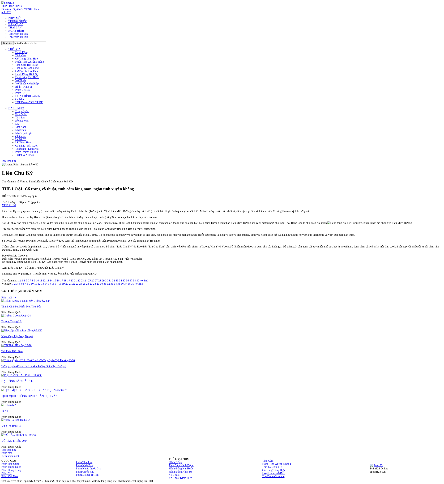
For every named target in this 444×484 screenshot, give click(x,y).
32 (113, 280)
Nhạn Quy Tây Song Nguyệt (17, 336)
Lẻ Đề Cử (20, 139)
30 (106, 280)
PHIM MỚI (14, 18)
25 (89, 280)
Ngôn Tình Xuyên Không (29, 61)
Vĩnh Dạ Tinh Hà (11, 425)
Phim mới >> (8, 297)
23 (82, 280)
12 (44, 280)
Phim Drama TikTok (26, 151)
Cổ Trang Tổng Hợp (26, 58)
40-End (144, 280)
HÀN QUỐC (15, 24)
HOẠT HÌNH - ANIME (28, 96)
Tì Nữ (4, 410)
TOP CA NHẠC (24, 154)
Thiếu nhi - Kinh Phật (27, 148)
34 (120, 280)
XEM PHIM (9, 205)
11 (41, 280)
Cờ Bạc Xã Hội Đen (26, 71)
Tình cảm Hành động (27, 67)
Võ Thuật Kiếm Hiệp (27, 83)
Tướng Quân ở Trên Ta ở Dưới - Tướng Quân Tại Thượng (33, 366)
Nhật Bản (20, 130)
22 (79, 280)
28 (99, 280)
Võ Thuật (20, 80)
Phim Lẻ (20, 92)
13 (47, 280)
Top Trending (8, 160)
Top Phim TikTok (18, 33)
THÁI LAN (15, 27)
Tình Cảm (20, 55)
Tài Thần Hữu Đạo (12, 351)
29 (103, 280)
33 (117, 280)
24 (85, 280)
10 (37, 280)
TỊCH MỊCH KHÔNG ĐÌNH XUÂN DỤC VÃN (29, 396)
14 (51, 280)
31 (110, 280)
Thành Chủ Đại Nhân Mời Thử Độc (21, 306)
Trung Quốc (22, 111)
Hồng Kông (21, 120)
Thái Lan (20, 117)
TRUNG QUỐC (17, 21)
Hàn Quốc (21, 114)
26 (92, 280)
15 (54, 280)
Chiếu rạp (20, 136)
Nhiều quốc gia (23, 133)
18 (65, 280)
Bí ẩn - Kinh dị (23, 86)
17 (61, 280)
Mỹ (17, 123)
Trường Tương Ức (11, 321)
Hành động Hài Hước (27, 77)
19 (68, 280)
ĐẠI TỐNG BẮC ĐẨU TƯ (17, 381)
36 (127, 280)
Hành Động (21, 52)
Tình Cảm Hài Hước (26, 64)
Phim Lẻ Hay (22, 89)
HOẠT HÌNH (16, 30)
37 (131, 280)
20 (72, 280)
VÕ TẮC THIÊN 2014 (14, 440)
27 (96, 280)
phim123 (6, 12)
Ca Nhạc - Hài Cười (26, 145)
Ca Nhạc (20, 99)
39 (137, 280)
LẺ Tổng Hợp (23, 142)
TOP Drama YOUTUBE (29, 102)
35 (124, 280)
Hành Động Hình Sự (26, 74)
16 (58, 280)
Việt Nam (20, 126)
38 (134, 280)
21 (75, 280)
